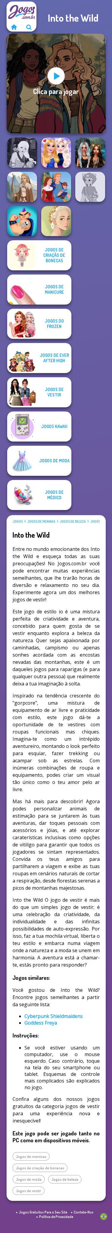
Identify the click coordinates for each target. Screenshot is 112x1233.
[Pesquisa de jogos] (29, 27)
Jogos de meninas (41, 521)
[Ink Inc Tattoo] (22, 221)
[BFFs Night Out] (56, 153)
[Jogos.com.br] (14, 27)
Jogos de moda (29, 1179)
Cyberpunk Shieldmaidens (53, 1016)
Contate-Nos (83, 1212)
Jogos (18, 521)
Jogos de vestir (28, 1190)
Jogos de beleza (73, 521)
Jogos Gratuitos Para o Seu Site (43, 1212)
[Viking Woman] (22, 187)
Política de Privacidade (56, 1216)
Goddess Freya (40, 1022)
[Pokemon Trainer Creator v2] (90, 187)
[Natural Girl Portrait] (56, 221)
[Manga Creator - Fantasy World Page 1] (22, 153)
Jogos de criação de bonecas (40, 1167)
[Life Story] (56, 187)
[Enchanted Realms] (90, 153)
